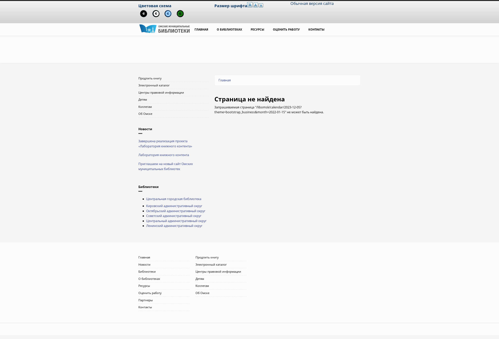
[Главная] (164, 28)
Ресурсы (257, 29)
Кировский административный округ (174, 206)
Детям (142, 99)
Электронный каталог (154, 85)
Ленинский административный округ (174, 226)
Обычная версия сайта (312, 3)
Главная (201, 29)
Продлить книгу (150, 78)
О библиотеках (229, 29)
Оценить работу (286, 29)
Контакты (316, 29)
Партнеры (145, 300)
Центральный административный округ (176, 221)
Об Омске (145, 114)
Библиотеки (147, 271)
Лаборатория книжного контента (163, 155)
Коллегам (145, 107)
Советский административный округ (174, 216)
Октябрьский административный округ (175, 211)
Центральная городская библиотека (173, 199)
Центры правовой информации (161, 92)
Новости (144, 264)
